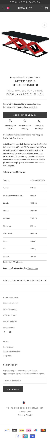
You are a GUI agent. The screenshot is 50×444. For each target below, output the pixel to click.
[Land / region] (8, 8)
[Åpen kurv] (46, 8)
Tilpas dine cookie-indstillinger (25, 408)
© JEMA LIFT (25, 411)
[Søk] (42, 8)
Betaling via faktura (25, 2)
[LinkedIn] (10, 332)
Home (12, 78)
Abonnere (13, 389)
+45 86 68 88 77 (10, 321)
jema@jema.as (9, 327)
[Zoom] (44, 25)
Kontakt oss (32, 268)
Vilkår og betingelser (11, 351)
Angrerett (7, 356)
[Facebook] (4, 332)
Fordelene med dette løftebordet (24, 281)
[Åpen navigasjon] (3, 8)
